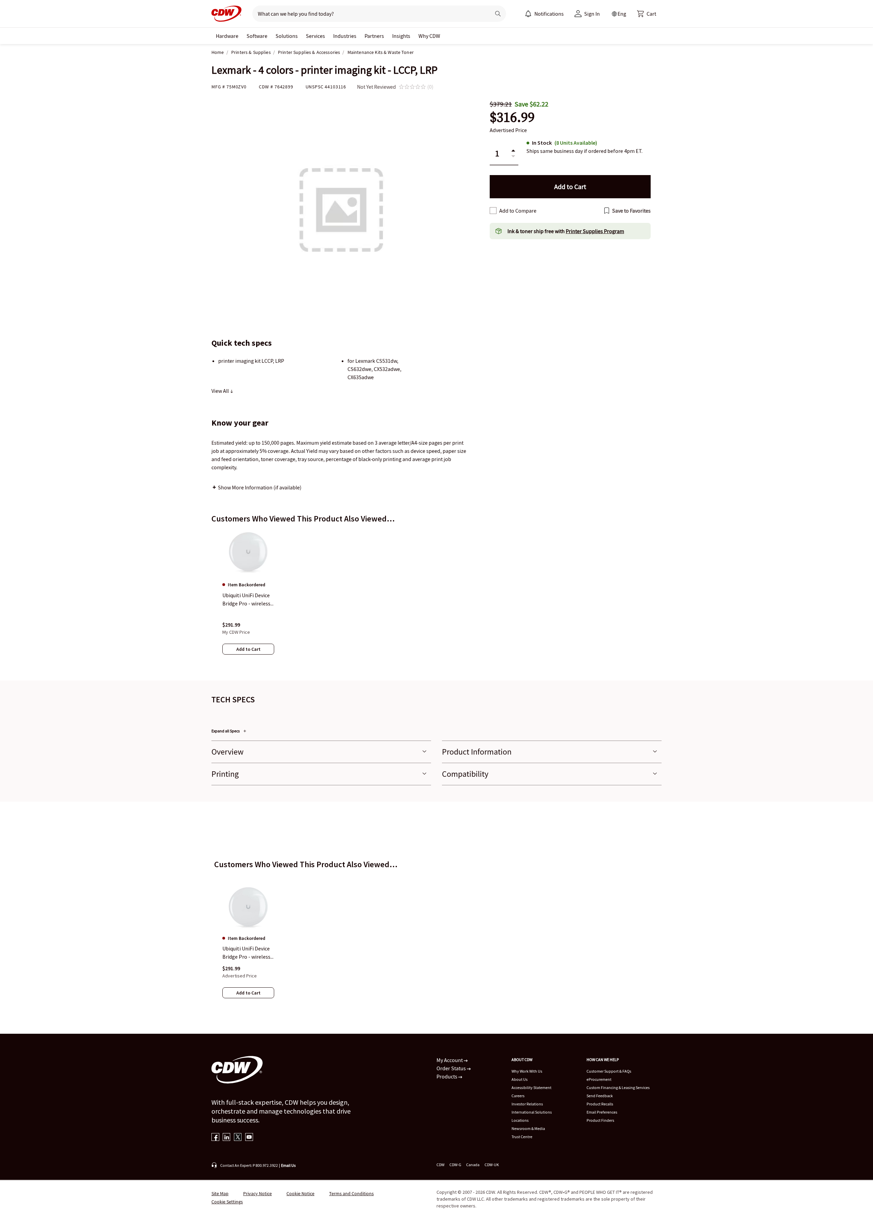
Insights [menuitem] (401, 35)
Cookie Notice (300, 1193)
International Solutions (532, 1112)
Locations (520, 1120)
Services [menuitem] (315, 35)
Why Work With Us (527, 1071)
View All (220, 390)
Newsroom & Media (528, 1128)
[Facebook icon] (215, 1137)
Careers (518, 1095)
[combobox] (368, 13)
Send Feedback (600, 1095)
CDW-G (455, 1164)
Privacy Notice (257, 1193)
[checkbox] (493, 210)
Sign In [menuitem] (592, 13)
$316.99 (512, 117)
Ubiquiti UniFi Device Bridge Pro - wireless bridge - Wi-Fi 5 (246, 953)
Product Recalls (600, 1103)
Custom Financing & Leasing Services (618, 1087)
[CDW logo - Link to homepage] (226, 13)
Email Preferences (602, 1112)
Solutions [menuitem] (287, 35)
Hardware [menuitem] (227, 35)
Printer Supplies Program (595, 231)
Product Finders (600, 1120)
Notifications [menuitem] (549, 13)
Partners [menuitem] (374, 35)
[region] (436, 599)
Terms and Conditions (351, 1193)
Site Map (219, 1193)
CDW (440, 1164)
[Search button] (497, 13)
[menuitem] (528, 13)
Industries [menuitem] (344, 35)
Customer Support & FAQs (609, 1071)
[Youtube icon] (249, 1137)
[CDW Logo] (226, 13)
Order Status (451, 1068)
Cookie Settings (227, 1202)
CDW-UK (492, 1164)
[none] (227, 36)
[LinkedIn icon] (227, 1137)
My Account (450, 1060)
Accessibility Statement (531, 1087)
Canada (472, 1164)
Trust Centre (522, 1136)
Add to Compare (517, 210)
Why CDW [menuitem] (429, 35)
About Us (520, 1079)
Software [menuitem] (257, 35)
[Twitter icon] (238, 1137)
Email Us (288, 1165)
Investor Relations (527, 1103)
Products (447, 1076)
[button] (646, 13)
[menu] (544, 13)
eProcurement (599, 1079)
